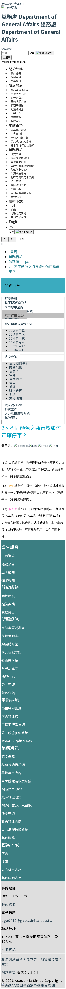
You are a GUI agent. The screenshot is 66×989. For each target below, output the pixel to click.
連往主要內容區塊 (11, 3)
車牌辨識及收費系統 (16, 780)
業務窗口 (16, 81)
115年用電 (17, 330)
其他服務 (16, 197)
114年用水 (17, 342)
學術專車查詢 (11, 772)
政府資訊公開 (11, 821)
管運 (12, 383)
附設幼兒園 (9, 668)
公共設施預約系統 (14, 732)
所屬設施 (16, 85)
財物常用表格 (11, 869)
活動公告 (8, 563)
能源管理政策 (11, 797)
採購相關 (8, 580)
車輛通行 (15, 379)
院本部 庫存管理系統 (22, 145)
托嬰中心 (8, 676)
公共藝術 (8, 684)
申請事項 (16, 125)
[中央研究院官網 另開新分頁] (9, 7)
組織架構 (8, 604)
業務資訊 (16, 149)
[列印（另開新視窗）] (53, 445)
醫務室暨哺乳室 (13, 627)
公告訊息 (10, 547)
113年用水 (17, 350)
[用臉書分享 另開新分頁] (21, 445)
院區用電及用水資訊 (19, 324)
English (15, 221)
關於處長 (8, 595)
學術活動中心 (11, 635)
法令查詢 (11, 356)
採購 (12, 387)
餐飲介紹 (16, 121)
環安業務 (8, 756)
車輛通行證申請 (13, 724)
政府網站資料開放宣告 (19, 959)
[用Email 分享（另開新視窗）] (43, 445)
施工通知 (8, 572)
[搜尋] (44, 53)
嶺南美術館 (9, 660)
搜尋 (32, 53)
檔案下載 (16, 201)
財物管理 (15, 390)
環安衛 (14, 371)
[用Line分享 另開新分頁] (33, 445)
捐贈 (12, 394)
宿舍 (12, 375)
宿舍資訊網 (9, 716)
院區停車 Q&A (19, 261)
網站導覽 (6, 49)
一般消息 (8, 555)
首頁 (13, 251)
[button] (14, 62)
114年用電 (17, 338)
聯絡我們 (8, 904)
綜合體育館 (9, 644)
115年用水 (17, 334)
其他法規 (15, 398)
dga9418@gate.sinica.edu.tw (26, 920)
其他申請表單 (18, 217)
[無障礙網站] (28, 985)
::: (23, 3)
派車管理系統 (11, 708)
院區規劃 (15, 367)
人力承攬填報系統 (14, 829)
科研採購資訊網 (13, 764)
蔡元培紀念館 (11, 652)
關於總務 (16, 68)
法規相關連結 (19, 363)
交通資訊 (8, 949)
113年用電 (17, 346)
